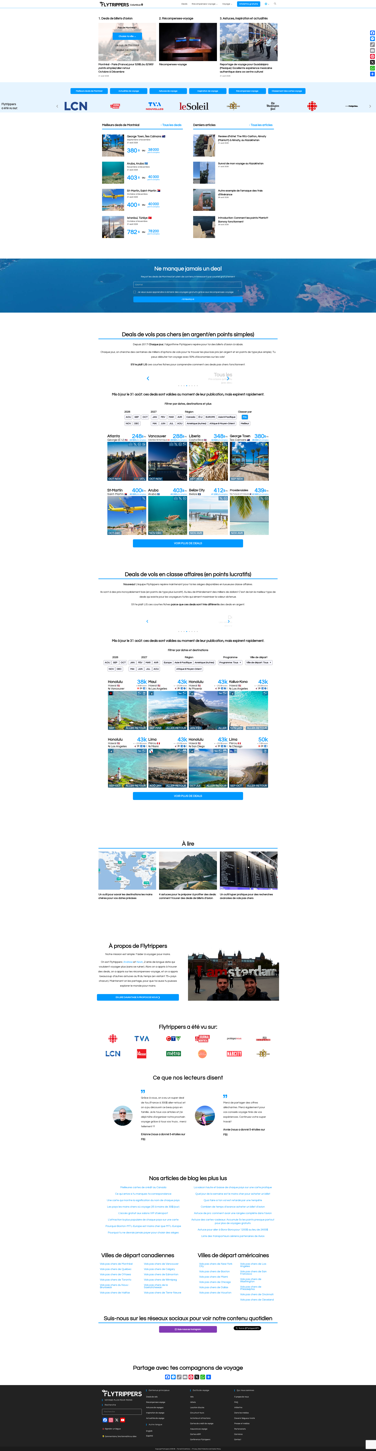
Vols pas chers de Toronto (115, 1279)
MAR (171, 417)
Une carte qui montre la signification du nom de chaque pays (143, 1200)
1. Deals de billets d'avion (115, 18)
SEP (137, 417)
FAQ (236, 1402)
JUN (163, 423)
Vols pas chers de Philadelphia (250, 1288)
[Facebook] (167, 1377)
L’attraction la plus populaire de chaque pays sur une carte (143, 1219)
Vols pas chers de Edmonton (161, 1274)
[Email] (372, 50)
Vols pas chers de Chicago (215, 1282)
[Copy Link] (179, 1377)
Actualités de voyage (129, 91)
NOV (128, 423)
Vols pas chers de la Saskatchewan (156, 1286)
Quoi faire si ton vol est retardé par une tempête (233, 1200)
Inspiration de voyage (208, 91)
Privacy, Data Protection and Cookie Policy (206, 1449)
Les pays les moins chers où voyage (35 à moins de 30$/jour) (143, 1206)
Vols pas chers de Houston (215, 1292)
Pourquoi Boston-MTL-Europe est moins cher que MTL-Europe (143, 1226)
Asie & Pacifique (226, 417)
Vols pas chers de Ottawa (115, 1274)
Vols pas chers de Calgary (159, 1269)
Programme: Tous (228, 662)
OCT (145, 417)
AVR (180, 417)
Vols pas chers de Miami (213, 1276)
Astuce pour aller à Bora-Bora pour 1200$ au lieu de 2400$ (233, 1229)
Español (149, 1436)
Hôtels (193, 1402)
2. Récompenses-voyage (176, 18)
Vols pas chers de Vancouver (161, 1263)
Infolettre (238, 1408)
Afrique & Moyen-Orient (222, 423)
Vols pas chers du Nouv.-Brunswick (114, 1286)
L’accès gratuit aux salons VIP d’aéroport (143, 1213)
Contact (237, 1440)
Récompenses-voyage (173, 64)
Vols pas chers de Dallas (213, 1287)
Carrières (238, 1434)
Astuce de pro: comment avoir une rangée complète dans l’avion (233, 1213)
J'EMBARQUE (188, 299)
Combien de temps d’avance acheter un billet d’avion (233, 1206)
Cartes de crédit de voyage (201, 1424)
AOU (128, 417)
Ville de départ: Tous (257, 662)
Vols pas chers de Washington (250, 1280)
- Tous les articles (260, 125)
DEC (136, 423)
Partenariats (240, 1429)
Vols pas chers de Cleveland (257, 1299)
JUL (171, 423)
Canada (190, 417)
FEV (163, 417)
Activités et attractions (200, 1418)
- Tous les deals (171, 125)
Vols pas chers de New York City (215, 1265)
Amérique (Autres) (196, 423)
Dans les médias (241, 1413)
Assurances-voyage (198, 1429)
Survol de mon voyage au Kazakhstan (240, 163)
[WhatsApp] (372, 68)
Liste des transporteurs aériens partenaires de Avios (233, 1236)
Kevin (139, 962)
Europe (168, 662)
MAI (155, 423)
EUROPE (210, 417)
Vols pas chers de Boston (214, 1271)
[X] (197, 1377)
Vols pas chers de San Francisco (253, 1272)
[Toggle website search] (275, 4)
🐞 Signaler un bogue (111, 1429)
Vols (191, 1397)
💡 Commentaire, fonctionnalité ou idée (119, 1436)
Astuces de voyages (154, 1408)
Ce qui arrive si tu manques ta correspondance (143, 1193)
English (149, 1431)
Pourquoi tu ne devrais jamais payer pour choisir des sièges (143, 1232)
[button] (57, 106)
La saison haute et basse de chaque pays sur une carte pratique (233, 1187)
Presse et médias (241, 1424)
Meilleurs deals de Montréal (89, 91)
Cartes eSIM (195, 1434)
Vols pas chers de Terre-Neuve (162, 1292)
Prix (245, 417)
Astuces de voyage (168, 91)
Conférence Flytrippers (200, 1440)
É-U (200, 417)
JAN (154, 417)
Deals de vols (151, 1397)
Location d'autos (197, 1408)
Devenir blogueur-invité (244, 1418)
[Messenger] (372, 39)
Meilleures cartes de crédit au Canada (143, 1187)
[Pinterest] (372, 56)
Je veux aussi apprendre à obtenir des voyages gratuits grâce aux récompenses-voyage (186, 292)
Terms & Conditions (183, 1449)
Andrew (128, 962)
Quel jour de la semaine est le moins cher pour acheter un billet (232, 1193)
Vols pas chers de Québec (115, 1269)
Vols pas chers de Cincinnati (256, 1294)
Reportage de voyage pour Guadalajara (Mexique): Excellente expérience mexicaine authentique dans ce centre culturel (246, 68)
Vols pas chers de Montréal (116, 1263)
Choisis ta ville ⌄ (127, 36)
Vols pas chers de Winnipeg (160, 1279)
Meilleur (245, 423)
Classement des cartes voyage (287, 91)
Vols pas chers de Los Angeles (253, 1265)
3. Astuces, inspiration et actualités (244, 18)
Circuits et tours (197, 1413)
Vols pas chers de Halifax (115, 1292)
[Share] (372, 74)
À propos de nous (241, 1397)
